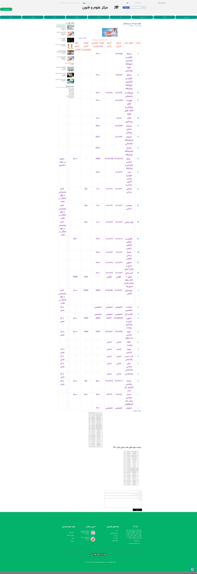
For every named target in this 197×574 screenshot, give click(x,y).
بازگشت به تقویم (82, 38)
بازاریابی (71, 92)
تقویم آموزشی (115, 540)
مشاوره (99, 17)
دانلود (11, 17)
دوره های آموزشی (114, 533)
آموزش (164, 17)
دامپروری (71, 94)
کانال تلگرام (71, 532)
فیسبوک (72, 541)
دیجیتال (71, 90)
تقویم (130, 26)
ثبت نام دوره (143, 17)
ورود (78, 3)
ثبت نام (74, 3)
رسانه (55, 17)
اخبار (120, 17)
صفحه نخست (186, 17)
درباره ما (33, 17)
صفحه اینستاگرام (70, 535)
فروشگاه (77, 17)
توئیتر (73, 538)
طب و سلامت (70, 96)
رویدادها (116, 535)
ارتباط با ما (115, 538)
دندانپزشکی (71, 97)
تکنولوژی (71, 89)
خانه (117, 531)
